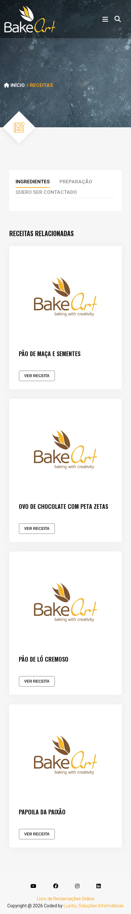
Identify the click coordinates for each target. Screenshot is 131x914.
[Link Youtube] (33, 886)
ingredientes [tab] (33, 182)
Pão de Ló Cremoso (43, 659)
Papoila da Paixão (42, 812)
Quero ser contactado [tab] (46, 192)
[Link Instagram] (77, 886)
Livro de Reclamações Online (65, 898)
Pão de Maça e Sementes (49, 353)
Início (17, 85)
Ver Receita (37, 376)
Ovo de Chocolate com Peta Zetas (63, 506)
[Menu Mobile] (105, 19)
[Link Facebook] (55, 886)
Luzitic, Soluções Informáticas (94, 905)
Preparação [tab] (75, 182)
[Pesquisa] (117, 19)
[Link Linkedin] (98, 886)
